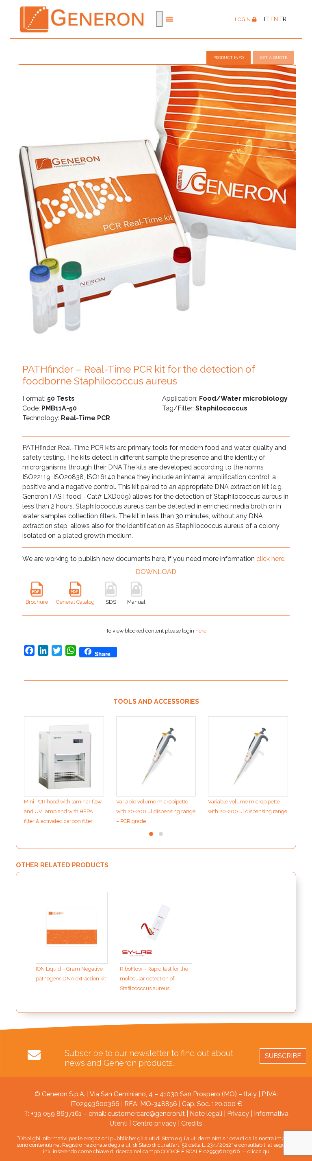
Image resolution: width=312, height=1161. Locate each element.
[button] (151, 834)
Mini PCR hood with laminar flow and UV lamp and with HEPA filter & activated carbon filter (63, 811)
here (200, 631)
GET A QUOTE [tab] (273, 57)
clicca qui (259, 1151)
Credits (191, 1123)
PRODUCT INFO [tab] (228, 57)
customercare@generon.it (146, 1113)
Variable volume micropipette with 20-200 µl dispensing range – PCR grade (155, 811)
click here (270, 559)
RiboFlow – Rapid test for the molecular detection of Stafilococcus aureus (154, 978)
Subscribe (283, 1056)
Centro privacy (154, 1123)
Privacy (238, 1113)
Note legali (206, 1113)
